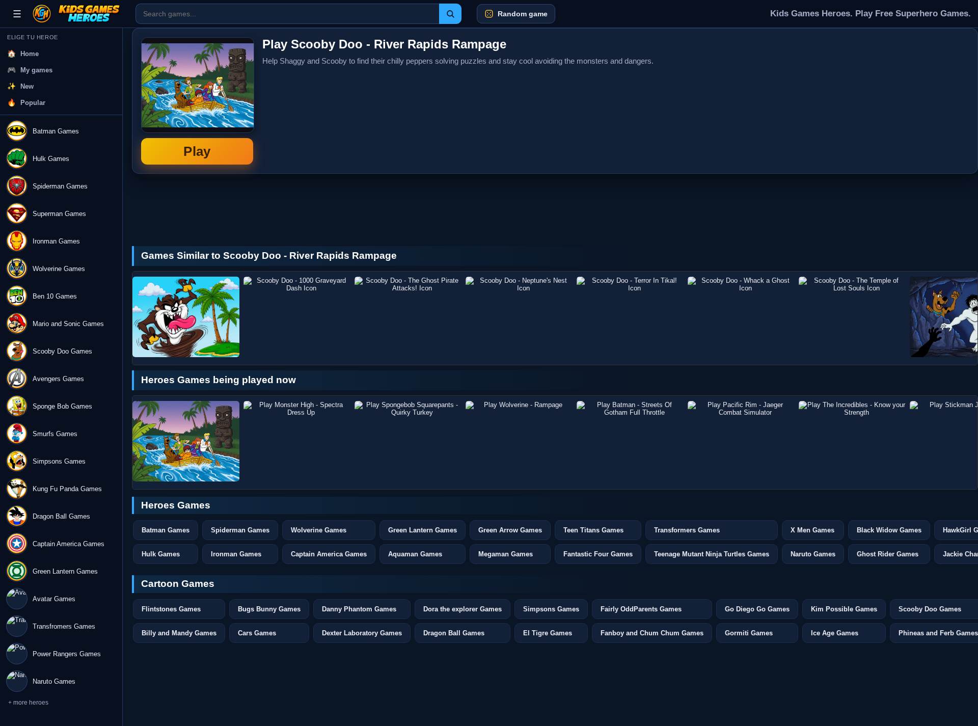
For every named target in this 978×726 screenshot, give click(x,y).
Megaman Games (505, 554)
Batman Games (165, 530)
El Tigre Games (547, 633)
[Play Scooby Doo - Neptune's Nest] (519, 317)
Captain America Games (329, 554)
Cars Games (257, 633)
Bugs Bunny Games (269, 609)
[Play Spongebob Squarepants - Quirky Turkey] (408, 441)
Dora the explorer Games (462, 609)
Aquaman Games (415, 554)
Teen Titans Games (593, 530)
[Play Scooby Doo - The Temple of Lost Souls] (852, 317)
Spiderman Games (240, 530)
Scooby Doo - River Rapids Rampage (197, 101)
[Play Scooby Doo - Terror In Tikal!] (630, 317)
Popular (32, 102)
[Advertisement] (892, 101)
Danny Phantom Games (359, 609)
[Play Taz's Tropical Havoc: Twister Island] (185, 317)
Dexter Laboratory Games (362, 633)
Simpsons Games (551, 609)
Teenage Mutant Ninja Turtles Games (711, 554)
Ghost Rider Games (887, 554)
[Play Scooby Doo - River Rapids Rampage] (185, 441)
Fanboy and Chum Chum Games (652, 633)
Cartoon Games (177, 583)
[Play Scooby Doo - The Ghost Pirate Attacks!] (408, 317)
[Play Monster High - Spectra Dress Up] (296, 441)
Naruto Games (813, 554)
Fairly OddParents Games (641, 609)
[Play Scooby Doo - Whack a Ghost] (741, 317)
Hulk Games (161, 554)
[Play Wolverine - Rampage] (519, 441)
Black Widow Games (889, 530)
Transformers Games (687, 530)
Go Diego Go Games (757, 609)
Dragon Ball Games (453, 633)
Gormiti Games (749, 633)
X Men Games (812, 530)
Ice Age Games (834, 633)
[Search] (450, 14)
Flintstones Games (171, 609)
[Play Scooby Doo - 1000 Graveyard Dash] (296, 317)
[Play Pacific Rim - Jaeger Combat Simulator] (741, 441)
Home (29, 54)
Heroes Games (175, 505)
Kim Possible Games (844, 609)
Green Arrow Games (510, 530)
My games (36, 70)
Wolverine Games (318, 530)
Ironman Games (236, 554)
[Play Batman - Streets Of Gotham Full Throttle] (630, 441)
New (27, 86)
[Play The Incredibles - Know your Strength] (852, 441)
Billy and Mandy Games (179, 633)
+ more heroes (28, 702)
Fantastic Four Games (598, 554)
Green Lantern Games (422, 530)
